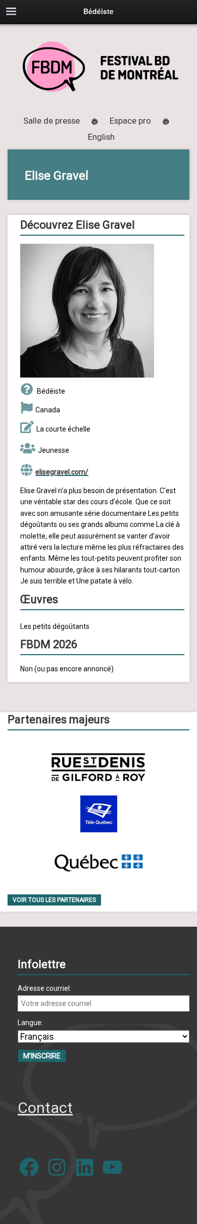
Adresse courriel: (44, 988)
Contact (45, 1107)
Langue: (30, 1023)
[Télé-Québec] (98, 813)
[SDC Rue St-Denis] (98, 767)
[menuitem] (101, 137)
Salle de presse (51, 121)
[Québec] (98, 860)
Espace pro (130, 121)
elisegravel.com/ (61, 472)
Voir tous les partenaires (54, 899)
